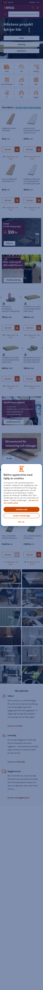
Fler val (21, 522)
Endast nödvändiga (21, 516)
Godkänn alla (21, 509)
